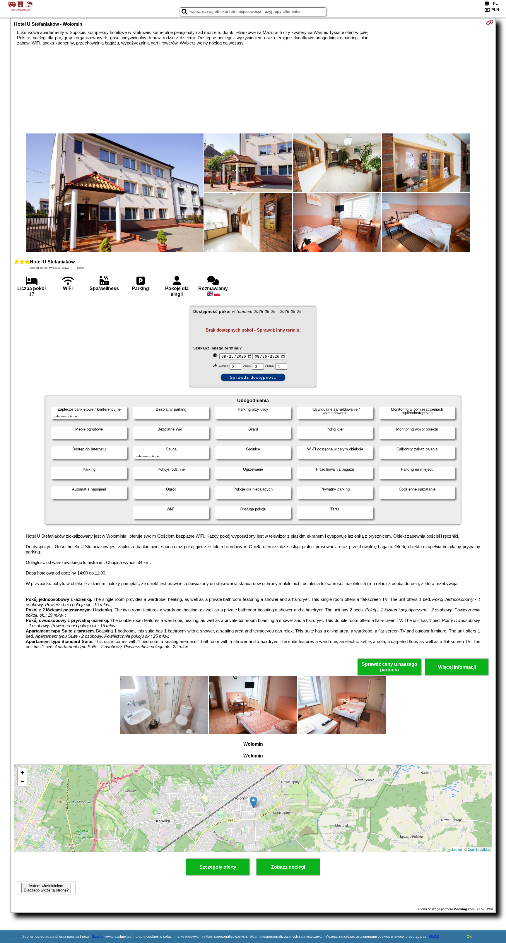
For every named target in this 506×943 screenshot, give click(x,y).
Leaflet (457, 849)
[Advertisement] (253, 90)
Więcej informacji (457, 667)
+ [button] (22, 772)
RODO (433, 937)
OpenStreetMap (479, 849)
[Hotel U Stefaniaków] (115, 193)
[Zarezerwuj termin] (489, 22)
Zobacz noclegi (288, 867)
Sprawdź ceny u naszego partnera (389, 667)
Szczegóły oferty (217, 867)
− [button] (22, 781)
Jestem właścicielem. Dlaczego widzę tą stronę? (46, 888)
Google (97, 937)
